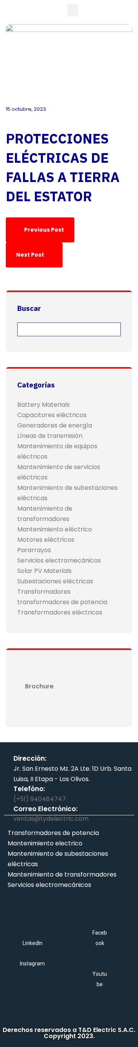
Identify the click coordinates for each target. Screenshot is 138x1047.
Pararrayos (34, 550)
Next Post (30, 255)
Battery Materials (43, 404)
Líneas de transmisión (49, 435)
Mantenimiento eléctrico (54, 529)
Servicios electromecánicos (59, 560)
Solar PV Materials (44, 570)
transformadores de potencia (62, 602)
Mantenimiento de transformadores (62, 874)
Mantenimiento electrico (45, 843)
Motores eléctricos (45, 539)
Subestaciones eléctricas (55, 581)
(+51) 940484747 (39, 799)
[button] (72, 10)
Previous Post (43, 230)
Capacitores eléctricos (52, 415)
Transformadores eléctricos (59, 612)
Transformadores (44, 591)
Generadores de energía (54, 425)
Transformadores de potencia (53, 832)
